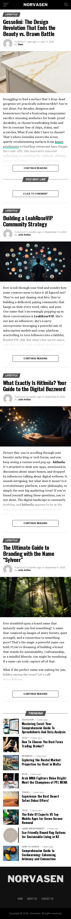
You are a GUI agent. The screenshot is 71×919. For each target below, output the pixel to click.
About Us (32, 898)
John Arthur (24, 234)
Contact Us (47, 898)
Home (20, 898)
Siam (20, 44)
